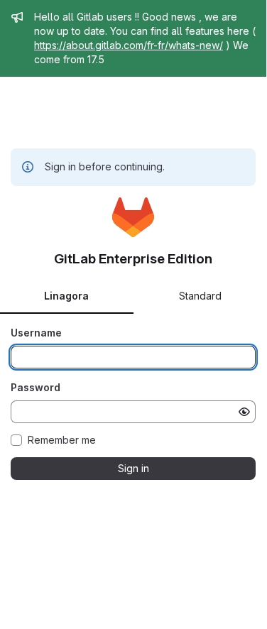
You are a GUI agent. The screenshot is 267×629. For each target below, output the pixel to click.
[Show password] (244, 411)
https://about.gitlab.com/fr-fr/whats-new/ (128, 45)
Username (36, 333)
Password (35, 387)
